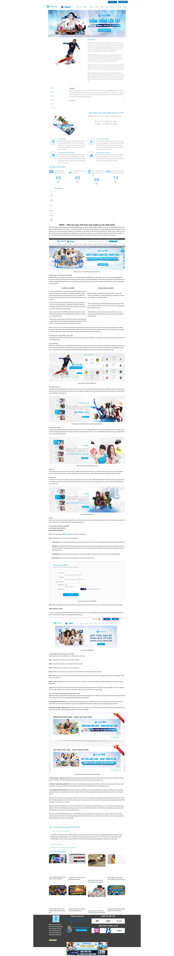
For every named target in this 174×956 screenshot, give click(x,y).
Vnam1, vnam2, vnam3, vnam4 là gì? (61, 831)
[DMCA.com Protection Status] (53, 940)
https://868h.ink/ (68, 534)
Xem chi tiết (72, 100)
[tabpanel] (96, 95)
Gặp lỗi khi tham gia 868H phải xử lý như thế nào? (64, 847)
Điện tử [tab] (52, 96)
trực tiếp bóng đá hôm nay (55, 822)
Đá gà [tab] (52, 104)
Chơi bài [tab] (53, 100)
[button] (50, 23)
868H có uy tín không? (57, 844)
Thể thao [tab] (53, 107)
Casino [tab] (52, 88)
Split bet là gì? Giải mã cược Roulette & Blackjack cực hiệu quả (57, 910)
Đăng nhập (123, 2)
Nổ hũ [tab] (52, 92)
